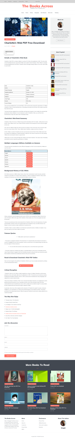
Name (5, 337)
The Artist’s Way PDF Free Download (62, 55)
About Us (9, 1)
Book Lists (50, 12)
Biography (37, 12)
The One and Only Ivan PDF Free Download (12, 387)
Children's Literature (10, 39)
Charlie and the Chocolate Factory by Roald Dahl (16, 313)
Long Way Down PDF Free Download (62, 67)
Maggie (13, 46)
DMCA (26, 1)
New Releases (43, 12)
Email (5, 342)
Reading (56, 12)
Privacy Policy (21, 1)
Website (6, 347)
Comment (6, 325)
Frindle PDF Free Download (57, 386)
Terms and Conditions (43, 425)
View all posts (60, 40)
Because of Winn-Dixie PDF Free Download (58, 408)
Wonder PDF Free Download (60, 76)
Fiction (27, 12)
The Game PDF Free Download (61, 84)
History (31, 12)
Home (5, 1)
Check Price (29, 153)
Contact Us (15, 1)
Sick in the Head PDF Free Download (62, 63)
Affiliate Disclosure (42, 423)
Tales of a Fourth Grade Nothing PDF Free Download (36, 387)
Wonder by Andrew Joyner (11, 306)
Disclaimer (41, 427)
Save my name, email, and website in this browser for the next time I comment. (19, 352)
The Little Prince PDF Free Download (36, 407)
